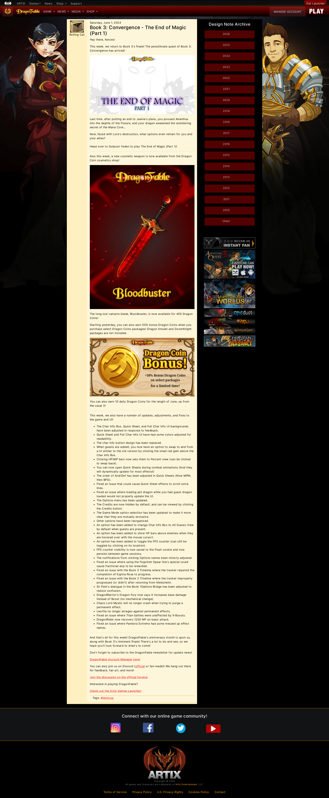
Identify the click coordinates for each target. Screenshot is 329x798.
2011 (226, 199)
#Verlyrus (107, 698)
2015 (226, 155)
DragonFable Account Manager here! (115, 659)
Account (287, 11)
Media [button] (77, 11)
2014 (226, 166)
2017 (226, 133)
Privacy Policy (142, 792)
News (48, 3)
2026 (226, 34)
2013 (226, 177)
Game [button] (48, 11)
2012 (226, 188)
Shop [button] (60, 3)
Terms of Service (115, 792)
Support (76, 3)
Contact (220, 792)
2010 (226, 210)
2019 (226, 111)
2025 (226, 45)
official (140, 666)
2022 (226, 78)
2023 (226, 67)
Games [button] (34, 3)
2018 (226, 122)
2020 (226, 100)
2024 (226, 56)
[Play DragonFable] (316, 12)
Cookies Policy (198, 792)
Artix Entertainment (186, 784)
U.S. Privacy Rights (170, 792)
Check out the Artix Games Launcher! (115, 691)
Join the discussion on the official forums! (119, 677)
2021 (226, 89)
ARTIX (21, 3)
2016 (226, 144)
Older (226, 221)
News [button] (62, 11)
